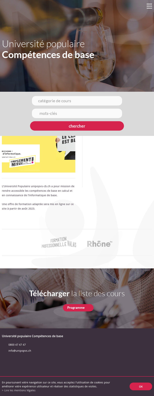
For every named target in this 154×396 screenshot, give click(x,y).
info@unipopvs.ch (19, 350)
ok (141, 386)
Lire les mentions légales (19, 390)
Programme (76, 308)
